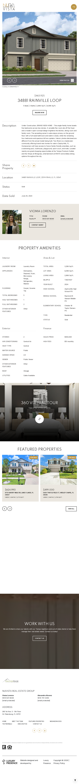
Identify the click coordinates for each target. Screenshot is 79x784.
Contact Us (37, 724)
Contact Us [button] (39, 638)
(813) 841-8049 (48, 219)
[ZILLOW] (45, 731)
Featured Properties (36, 721)
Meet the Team (17, 721)
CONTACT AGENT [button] (37, 225)
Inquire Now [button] (39, 112)
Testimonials (7, 724)
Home (4, 721)
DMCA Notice (22, 724)
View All (71, 509)
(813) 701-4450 (43, 698)
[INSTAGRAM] (39, 731)
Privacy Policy (59, 763)
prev (9, 80)
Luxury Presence (47, 761)
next (14, 80)
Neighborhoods (56, 721)
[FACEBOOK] (34, 731)
